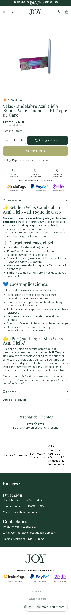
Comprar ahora (35, 150)
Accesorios (20, 455)
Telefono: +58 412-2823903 (20, 526)
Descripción (14, 200)
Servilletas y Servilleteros (37, 455)
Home (7, 455)
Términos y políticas (35, 598)
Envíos (12, 391)
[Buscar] (12, 12)
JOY (40, 591)
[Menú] (4, 12)
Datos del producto (14, 399)
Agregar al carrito (50, 140)
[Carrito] (67, 12)
